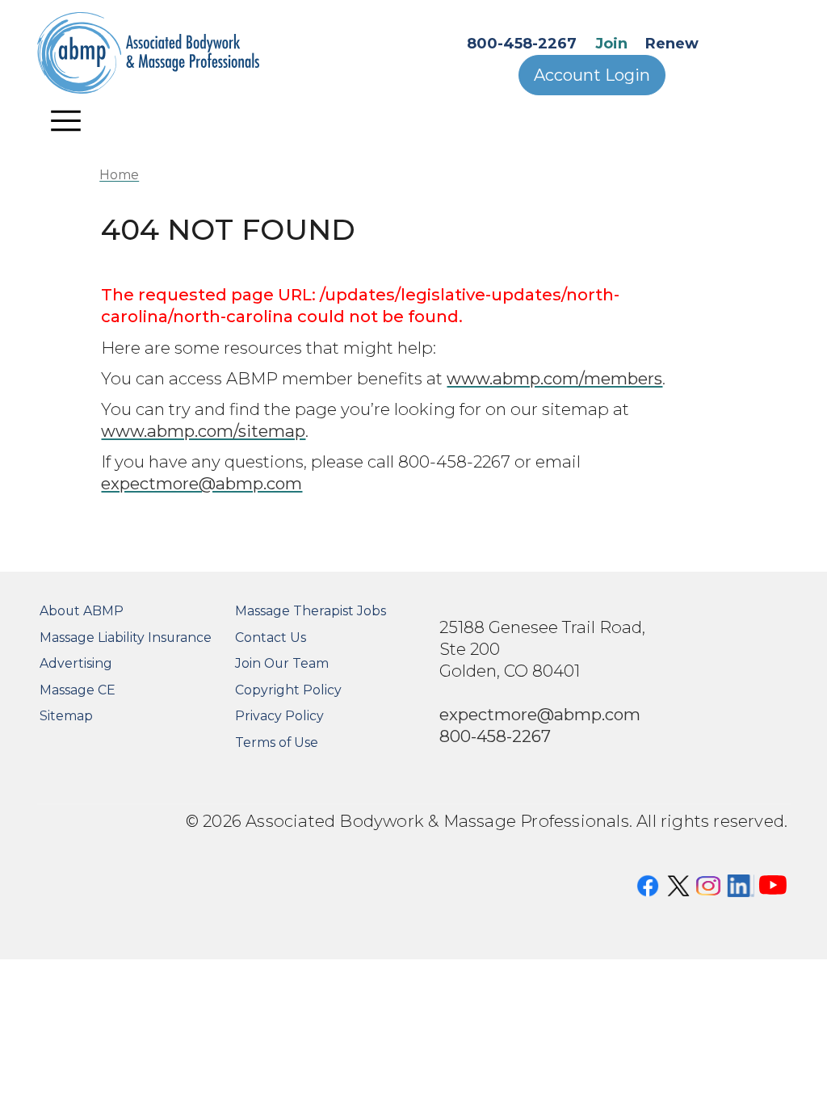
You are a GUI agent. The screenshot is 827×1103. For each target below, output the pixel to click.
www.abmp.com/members (554, 378)
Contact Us (270, 637)
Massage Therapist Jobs (310, 611)
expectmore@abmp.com (201, 483)
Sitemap (66, 715)
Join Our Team (282, 663)
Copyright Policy (288, 690)
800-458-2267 (522, 43)
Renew (672, 43)
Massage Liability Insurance (126, 637)
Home (119, 174)
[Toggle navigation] (66, 120)
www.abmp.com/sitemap (203, 431)
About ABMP (82, 611)
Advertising (76, 663)
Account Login (592, 75)
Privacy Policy (279, 715)
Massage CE (77, 690)
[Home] (169, 53)
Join (611, 43)
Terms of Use (276, 742)
